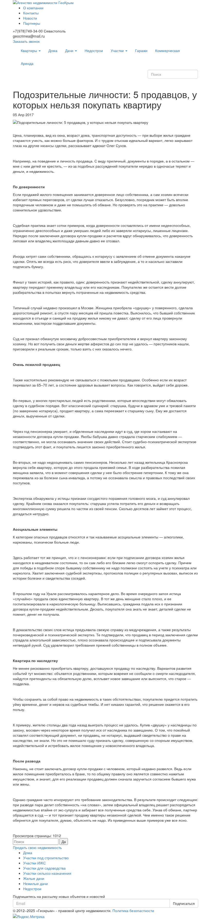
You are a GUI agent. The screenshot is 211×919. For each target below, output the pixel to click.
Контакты (31, 12)
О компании (33, 7)
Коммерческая (167, 50)
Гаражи (141, 50)
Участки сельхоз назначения (47, 873)
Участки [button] (118, 50)
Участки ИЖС (34, 862)
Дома (52, 50)
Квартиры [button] (29, 50)
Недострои (94, 50)
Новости (30, 18)
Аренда (27, 63)
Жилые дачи (33, 878)
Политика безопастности (133, 910)
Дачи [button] (69, 50)
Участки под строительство (46, 857)
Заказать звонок (26, 41)
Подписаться (184, 903)
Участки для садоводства (44, 868)
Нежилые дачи (35, 883)
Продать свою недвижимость (37, 847)
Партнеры (31, 23)
